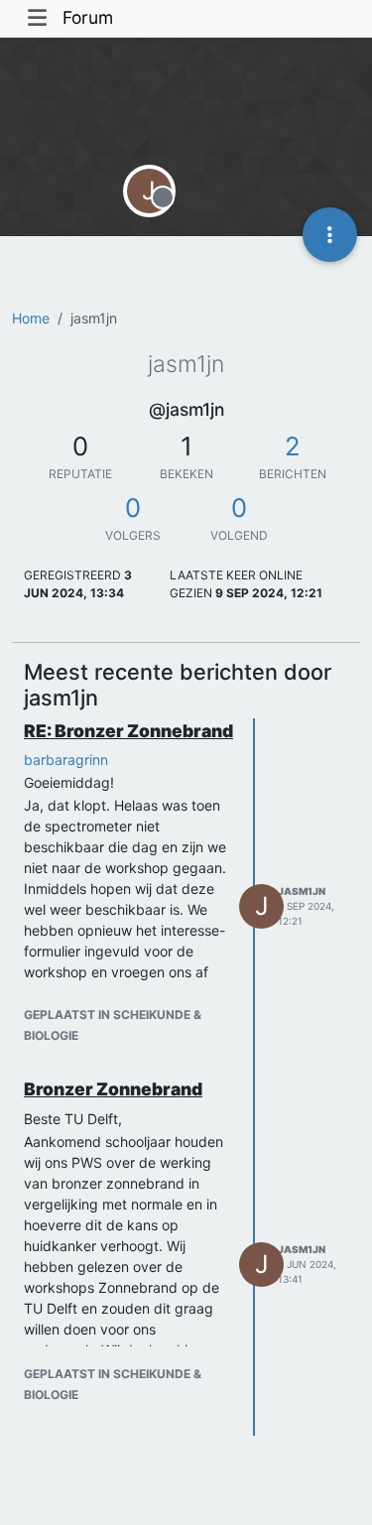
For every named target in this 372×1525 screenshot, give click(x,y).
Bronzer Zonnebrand (113, 1089)
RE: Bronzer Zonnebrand (128, 730)
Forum (87, 17)
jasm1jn (301, 891)
